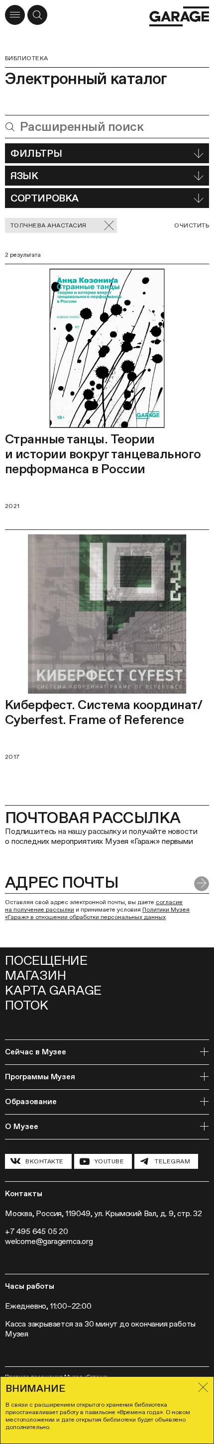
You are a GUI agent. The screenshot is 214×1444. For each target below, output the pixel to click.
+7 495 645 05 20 (36, 1231)
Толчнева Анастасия (48, 225)
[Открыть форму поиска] (37, 15)
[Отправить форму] (201, 883)
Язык (24, 176)
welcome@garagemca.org (49, 1241)
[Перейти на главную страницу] (179, 16)
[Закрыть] (203, 1387)
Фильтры (36, 153)
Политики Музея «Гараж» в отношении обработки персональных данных (97, 913)
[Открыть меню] (15, 15)
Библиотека (26, 58)
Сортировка (44, 198)
